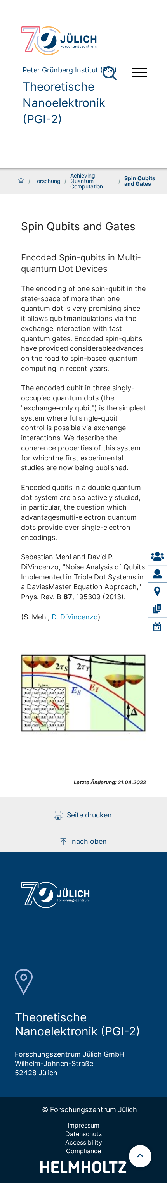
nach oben (89, 841)
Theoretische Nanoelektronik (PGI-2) (64, 102)
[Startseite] (20, 181)
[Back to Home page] (70, 40)
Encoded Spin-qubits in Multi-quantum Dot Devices (81, 262)
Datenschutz (83, 1134)
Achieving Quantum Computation (86, 181)
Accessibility (83, 1142)
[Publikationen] (157, 608)
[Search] (110, 73)
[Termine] (157, 626)
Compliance (83, 1151)
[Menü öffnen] (139, 73)
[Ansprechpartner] (157, 556)
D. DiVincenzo (75, 617)
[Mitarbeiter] (157, 574)
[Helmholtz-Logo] (83, 1170)
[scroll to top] (140, 1156)
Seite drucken (89, 815)
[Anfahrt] (157, 591)
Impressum (83, 1125)
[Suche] (110, 73)
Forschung (47, 181)
